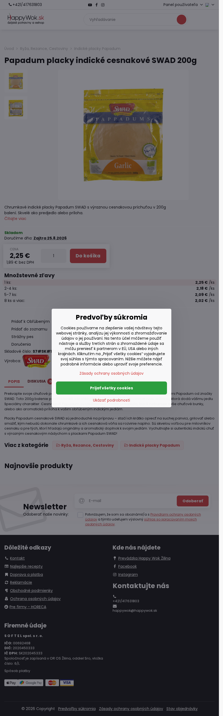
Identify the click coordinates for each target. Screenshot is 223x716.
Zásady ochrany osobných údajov (111, 373)
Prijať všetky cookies (111, 388)
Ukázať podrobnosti (111, 400)
